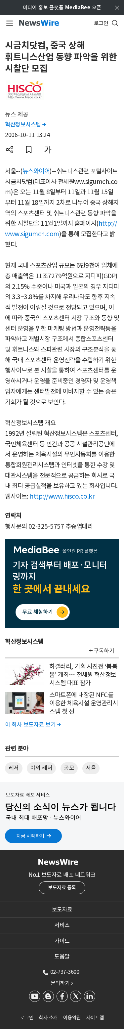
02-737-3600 (64, 971)
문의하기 (62, 983)
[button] (9, 149)
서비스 (62, 925)
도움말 (62, 956)
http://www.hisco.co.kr (62, 496)
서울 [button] (91, 768)
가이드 (62, 941)
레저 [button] (14, 768)
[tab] (62, 909)
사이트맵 (95, 1017)
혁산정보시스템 (25, 124)
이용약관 (72, 1017)
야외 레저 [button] (41, 768)
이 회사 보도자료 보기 (33, 724)
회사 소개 (48, 1017)
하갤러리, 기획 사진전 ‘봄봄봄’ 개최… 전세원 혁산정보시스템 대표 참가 (83, 674)
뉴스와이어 (36, 171)
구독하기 (104, 650)
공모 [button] (69, 768)
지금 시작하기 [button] (30, 836)
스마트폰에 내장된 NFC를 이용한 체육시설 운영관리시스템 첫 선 (83, 703)
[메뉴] (8, 23)
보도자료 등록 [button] (62, 887)
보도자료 (62, 909)
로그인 (27, 1017)
